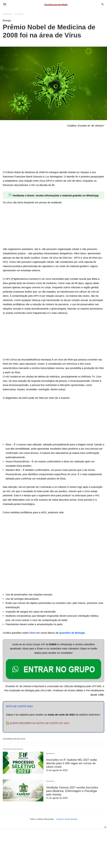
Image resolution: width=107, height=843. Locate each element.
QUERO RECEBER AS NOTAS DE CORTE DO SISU (39, 723)
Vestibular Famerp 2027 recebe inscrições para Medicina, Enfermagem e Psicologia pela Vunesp (72, 791)
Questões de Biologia (72, 632)
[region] (24, 149)
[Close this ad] (105, 827)
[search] (102, 4)
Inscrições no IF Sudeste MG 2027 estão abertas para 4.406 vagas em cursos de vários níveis (71, 763)
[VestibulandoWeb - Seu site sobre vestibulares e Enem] (56, 4)
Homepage (7, 14)
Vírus (32, 632)
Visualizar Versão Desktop (66, 819)
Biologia (19, 14)
